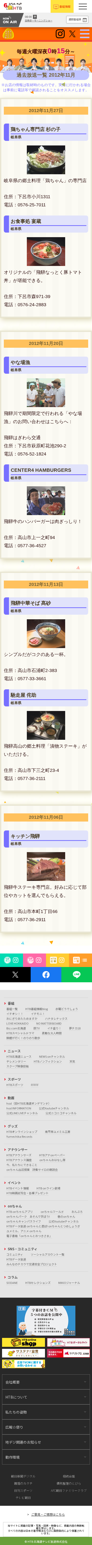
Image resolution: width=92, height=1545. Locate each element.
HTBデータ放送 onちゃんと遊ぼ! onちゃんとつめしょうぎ (43, 1226)
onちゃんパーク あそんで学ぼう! (28, 1216)
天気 (72, 1061)
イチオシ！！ (14, 1014)
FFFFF (35, 1085)
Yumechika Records (19, 1136)
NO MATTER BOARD (49, 1023)
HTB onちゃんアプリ (19, 1212)
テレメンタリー (16, 1061)
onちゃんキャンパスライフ (23, 1221)
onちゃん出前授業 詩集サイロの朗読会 (32, 1169)
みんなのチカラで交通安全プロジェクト (31, 1264)
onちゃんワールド (52, 1212)
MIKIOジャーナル (69, 1283)
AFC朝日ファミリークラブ (69, 1490)
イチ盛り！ (54, 1028)
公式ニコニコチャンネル (60, 1113)
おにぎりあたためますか (21, 1018)
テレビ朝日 (23, 1497)
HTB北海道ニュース (18, 1056)
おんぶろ (77, 1212)
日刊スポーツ (23, 1490)
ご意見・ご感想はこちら (48, 1514)
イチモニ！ (38, 1014)
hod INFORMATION (18, 1108)
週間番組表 (74, 19)
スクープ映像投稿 (17, 1066)
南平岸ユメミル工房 (57, 1132)
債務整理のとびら (68, 1483)
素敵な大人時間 (52, 1033)
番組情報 (65, 6)
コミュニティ (14, 1254)
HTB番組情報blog (36, 1009)
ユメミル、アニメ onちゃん (23, 1231)
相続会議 (69, 1476)
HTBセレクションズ (38, 1283)
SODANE (12, 1283)
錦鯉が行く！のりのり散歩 (23, 1038)
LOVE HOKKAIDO (17, 1023)
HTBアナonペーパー (52, 1155)
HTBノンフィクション (48, 1061)
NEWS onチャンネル (52, 1056)
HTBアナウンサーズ (18, 1155)
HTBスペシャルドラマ (20, 1033)
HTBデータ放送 (16, 1259)
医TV (36, 1028)
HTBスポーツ (14, 1085)
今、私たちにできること (21, 1165)
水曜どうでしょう (66, 1009)
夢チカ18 (74, 1028)
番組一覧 (12, 1009)
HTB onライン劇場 (48, 1188)
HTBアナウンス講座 (19, 1160)
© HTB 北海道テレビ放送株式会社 (46, 1541)
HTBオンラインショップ (21, 1132)
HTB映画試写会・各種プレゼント (27, 1193)
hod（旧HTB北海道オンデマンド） (28, 1103)
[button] (83, 6)
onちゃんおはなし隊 (52, 1160)
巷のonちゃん (66, 1216)
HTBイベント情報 (17, 1188)
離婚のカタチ (23, 1483)
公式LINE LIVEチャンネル (22, 1113)
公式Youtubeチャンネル (54, 1108)
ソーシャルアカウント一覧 (47, 1254)
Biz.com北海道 (16, 1028)
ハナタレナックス (56, 1018)
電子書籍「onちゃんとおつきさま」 (29, 1236)
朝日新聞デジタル (23, 1476)
